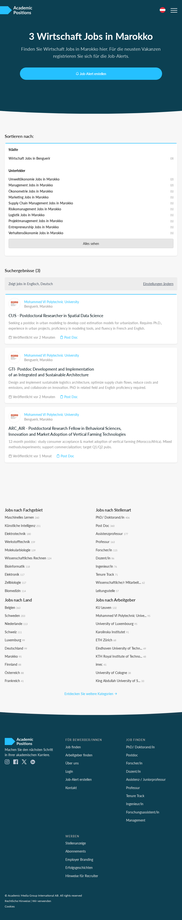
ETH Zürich (106, 639)
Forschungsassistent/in (142, 812)
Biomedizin (15, 590)
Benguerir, (32, 306)
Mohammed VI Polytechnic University (51, 301)
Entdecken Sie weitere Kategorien (89, 693)
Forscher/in (106, 550)
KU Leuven (106, 607)
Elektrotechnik (18, 533)
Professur (105, 541)
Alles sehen (91, 243)
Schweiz (13, 631)
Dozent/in (105, 558)
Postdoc (132, 755)
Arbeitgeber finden (78, 755)
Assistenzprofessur (112, 533)
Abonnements (75, 851)
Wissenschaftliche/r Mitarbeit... (120, 582)
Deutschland (16, 648)
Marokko (46, 306)
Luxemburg (15, 639)
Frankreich (14, 680)
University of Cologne (113, 672)
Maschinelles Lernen (22, 517)
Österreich (14, 672)
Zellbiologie (15, 582)
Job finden (73, 747)
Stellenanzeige (75, 843)
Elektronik (14, 574)
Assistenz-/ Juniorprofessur (146, 779)
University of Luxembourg (116, 623)
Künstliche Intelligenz (23, 525)
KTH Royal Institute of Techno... (121, 656)
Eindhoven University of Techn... (121, 648)
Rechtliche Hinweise (17, 901)
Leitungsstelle (107, 590)
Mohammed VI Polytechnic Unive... (123, 615)
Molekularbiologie (20, 550)
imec (101, 664)
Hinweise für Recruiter (81, 875)
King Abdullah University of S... (120, 680)
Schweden (15, 615)
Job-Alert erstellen (93, 73)
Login (69, 771)
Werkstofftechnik (20, 541)
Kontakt (71, 787)
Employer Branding (79, 859)
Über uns (72, 763)
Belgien (12, 607)
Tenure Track (107, 574)
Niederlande (16, 623)
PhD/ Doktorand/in (113, 517)
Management (135, 820)
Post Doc (70, 337)
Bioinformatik (17, 566)
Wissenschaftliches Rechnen (28, 558)
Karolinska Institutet (112, 631)
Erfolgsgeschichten (79, 867)
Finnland (13, 664)
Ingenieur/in (106, 566)
